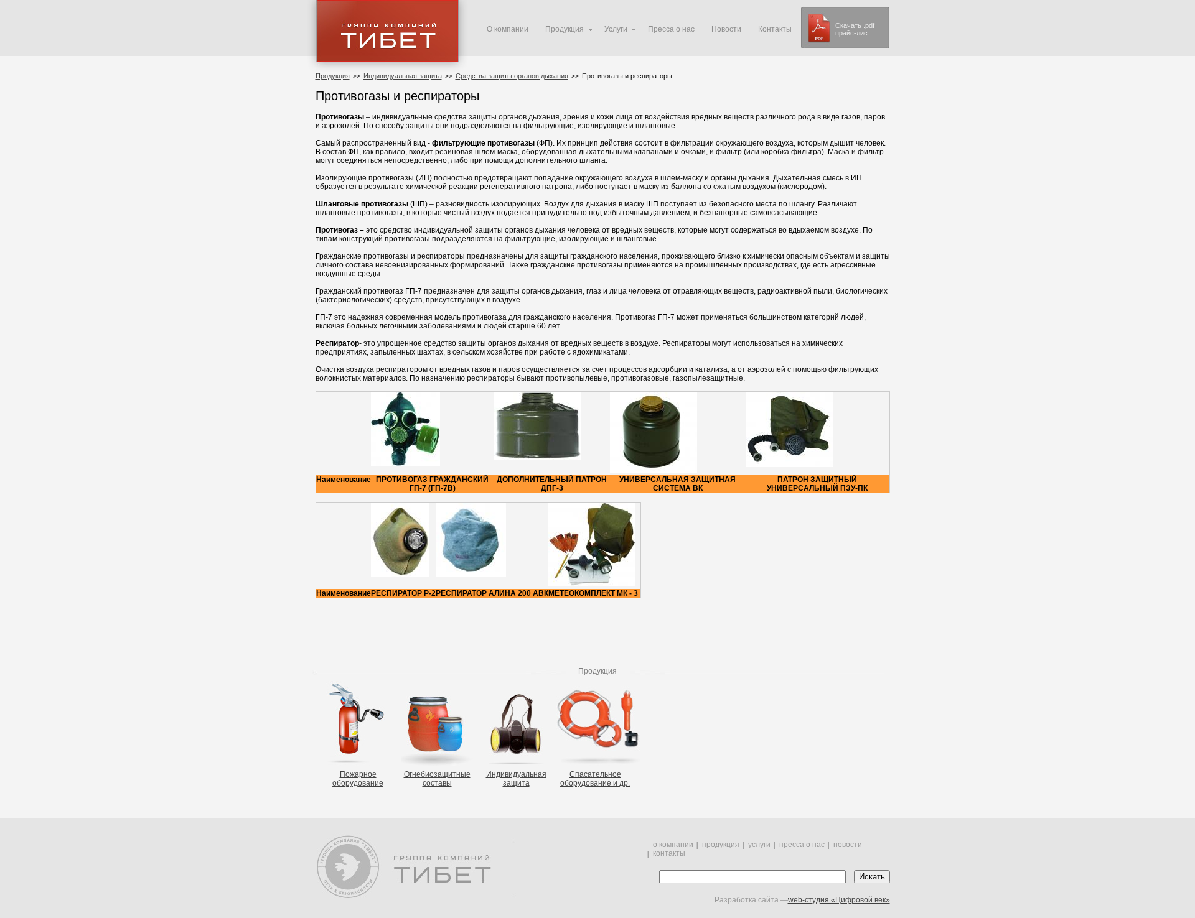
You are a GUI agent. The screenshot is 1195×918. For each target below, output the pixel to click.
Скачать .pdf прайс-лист (854, 29)
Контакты (775, 29)
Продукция (333, 76)
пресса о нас (802, 844)
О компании (507, 29)
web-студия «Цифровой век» (839, 900)
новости (847, 844)
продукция (720, 844)
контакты (669, 853)
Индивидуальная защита (402, 76)
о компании (673, 844)
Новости (726, 29)
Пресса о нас (671, 29)
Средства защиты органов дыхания (512, 76)
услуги (759, 844)
